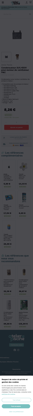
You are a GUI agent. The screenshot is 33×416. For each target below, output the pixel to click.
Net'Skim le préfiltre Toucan (7, 208)
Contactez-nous (16, 345)
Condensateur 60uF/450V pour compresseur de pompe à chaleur (8, 316)
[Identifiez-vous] (26, 2)
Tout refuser (16, 400)
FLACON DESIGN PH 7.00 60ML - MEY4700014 (8, 178)
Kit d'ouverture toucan (24, 207)
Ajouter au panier (16, 127)
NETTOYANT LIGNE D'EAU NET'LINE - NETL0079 (8, 238)
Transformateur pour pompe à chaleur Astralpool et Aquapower (9, 283)
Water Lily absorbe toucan (22, 177)
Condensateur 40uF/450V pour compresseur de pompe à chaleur (23, 283)
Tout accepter (16, 406)
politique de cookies (8, 394)
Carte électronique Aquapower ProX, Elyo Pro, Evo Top (24, 317)
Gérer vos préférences (16, 411)
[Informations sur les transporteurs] (27, 143)
